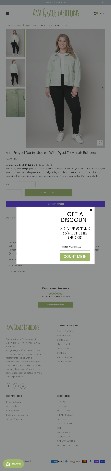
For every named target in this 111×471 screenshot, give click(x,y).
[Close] (91, 210)
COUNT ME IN (75, 256)
